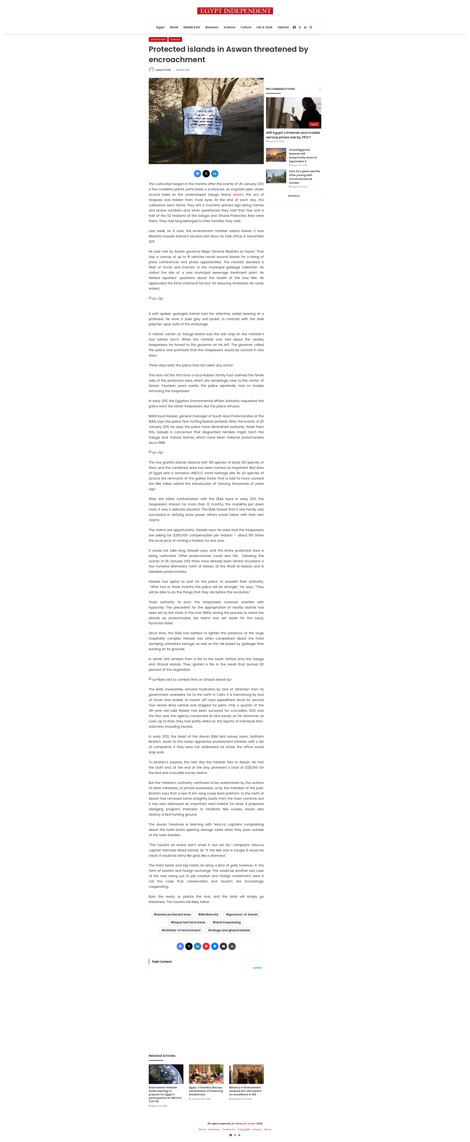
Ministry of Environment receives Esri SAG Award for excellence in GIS (245, 1091)
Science (229, 27)
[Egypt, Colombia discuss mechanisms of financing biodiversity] (206, 1074)
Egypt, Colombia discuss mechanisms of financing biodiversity (206, 1091)
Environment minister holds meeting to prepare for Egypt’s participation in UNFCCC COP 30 (165, 1094)
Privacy (257, 1129)
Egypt (160, 27)
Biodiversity (210, 914)
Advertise (214, 1129)
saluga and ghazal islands (230, 930)
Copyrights (243, 1129)
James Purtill (163, 69)
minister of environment (182, 930)
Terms (267, 1129)
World (174, 27)
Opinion (283, 27)
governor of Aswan (243, 914)
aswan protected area (174, 914)
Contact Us (228, 1129)
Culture (246, 27)
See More (293, 196)
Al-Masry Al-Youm (243, 1123)
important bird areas (189, 922)
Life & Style (264, 27)
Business (211, 27)
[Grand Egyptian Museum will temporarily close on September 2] (276, 155)
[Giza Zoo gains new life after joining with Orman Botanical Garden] (276, 176)
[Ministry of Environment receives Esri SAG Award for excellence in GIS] (246, 1074)
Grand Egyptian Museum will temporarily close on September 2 (303, 155)
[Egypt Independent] (235, 10)
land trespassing (228, 922)
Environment (158, 39)
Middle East (191, 27)
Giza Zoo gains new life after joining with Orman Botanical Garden (304, 177)
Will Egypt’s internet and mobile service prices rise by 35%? (293, 135)
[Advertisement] (206, 1009)
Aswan (238, 194)
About (202, 1129)
